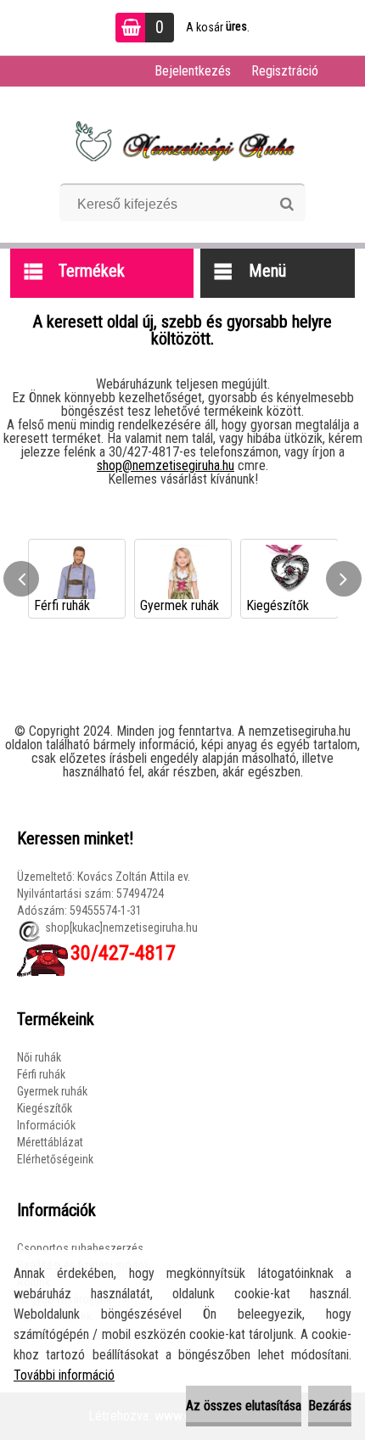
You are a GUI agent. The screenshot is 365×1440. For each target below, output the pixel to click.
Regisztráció (284, 71)
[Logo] (183, 140)
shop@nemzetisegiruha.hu (165, 465)
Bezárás (329, 1406)
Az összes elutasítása (243, 1406)
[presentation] (21, 579)
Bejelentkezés (192, 71)
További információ (64, 1375)
